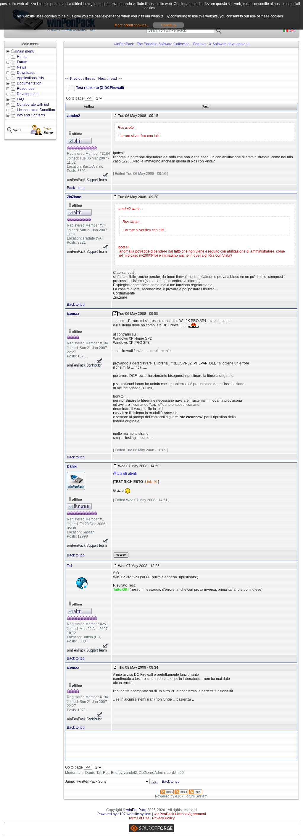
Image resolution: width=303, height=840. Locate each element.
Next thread (107, 78)
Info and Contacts (31, 115)
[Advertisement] (173, 62)
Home (22, 57)
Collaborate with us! (33, 104)
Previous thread (83, 78)
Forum (22, 62)
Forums (199, 44)
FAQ (20, 99)
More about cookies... (132, 25)
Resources (25, 89)
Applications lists (30, 78)
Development (27, 94)
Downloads (26, 73)
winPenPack (136, 810)
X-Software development (229, 44)
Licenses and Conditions (37, 110)
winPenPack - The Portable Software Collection (152, 44)
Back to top (76, 188)
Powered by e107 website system (124, 814)
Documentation (29, 83)
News (21, 67)
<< (89, 98)
